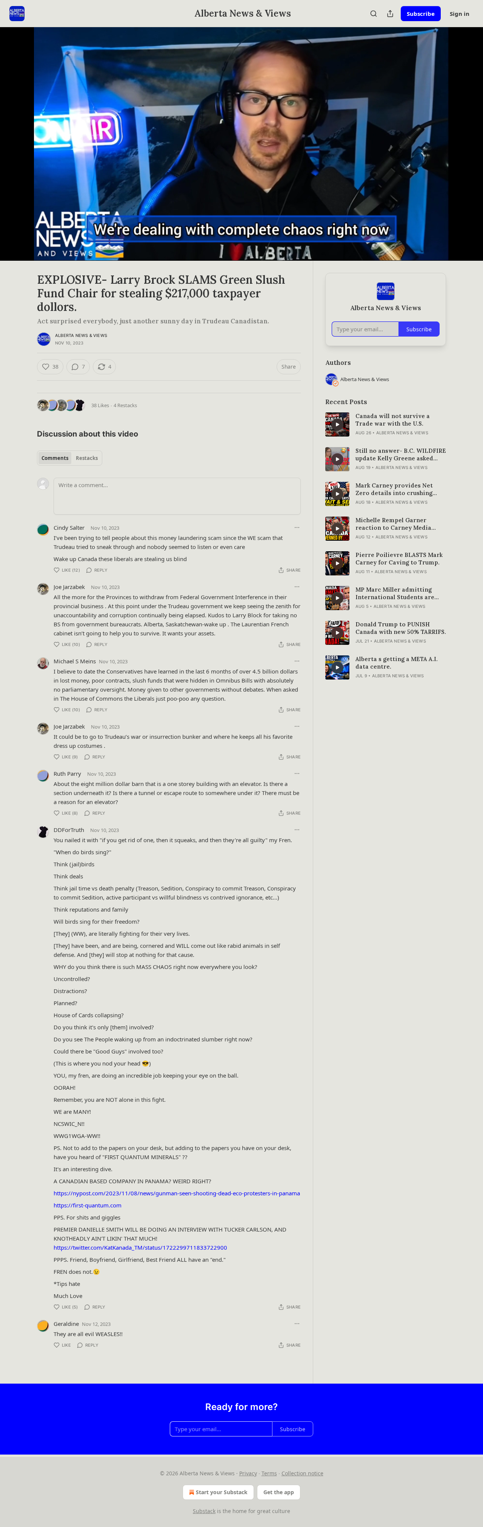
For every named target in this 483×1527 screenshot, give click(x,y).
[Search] (373, 13)
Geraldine (66, 1323)
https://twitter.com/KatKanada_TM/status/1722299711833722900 (140, 1247)
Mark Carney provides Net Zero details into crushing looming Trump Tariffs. (394, 489)
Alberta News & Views (81, 335)
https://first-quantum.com (88, 1205)
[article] (385, 424)
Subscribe (421, 13)
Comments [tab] (55, 458)
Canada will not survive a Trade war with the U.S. (392, 419)
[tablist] (69, 458)
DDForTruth (69, 829)
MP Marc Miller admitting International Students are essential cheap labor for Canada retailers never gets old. (396, 593)
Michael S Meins (75, 661)
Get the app (278, 1492)
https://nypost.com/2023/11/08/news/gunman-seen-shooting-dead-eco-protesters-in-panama (177, 1193)
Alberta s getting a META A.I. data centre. (396, 662)
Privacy (248, 1473)
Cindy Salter (69, 527)
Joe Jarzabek (69, 587)
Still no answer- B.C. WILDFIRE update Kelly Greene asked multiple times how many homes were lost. (400, 454)
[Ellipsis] (297, 527)
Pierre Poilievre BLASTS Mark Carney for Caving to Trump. (399, 558)
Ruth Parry (67, 773)
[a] (337, 424)
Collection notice (302, 1473)
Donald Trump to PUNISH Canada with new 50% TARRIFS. (400, 628)
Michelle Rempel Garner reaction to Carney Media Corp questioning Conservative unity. (393, 524)
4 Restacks (125, 405)
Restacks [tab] (87, 458)
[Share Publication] (390, 13)
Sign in (459, 13)
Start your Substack (222, 1492)
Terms (269, 1473)
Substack (204, 1511)
